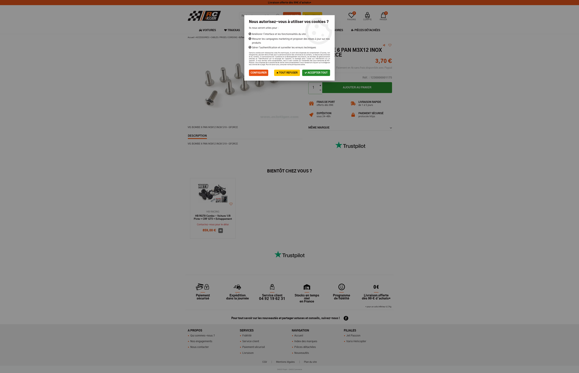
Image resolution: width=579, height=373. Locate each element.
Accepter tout (317, 73)
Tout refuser (287, 73)
